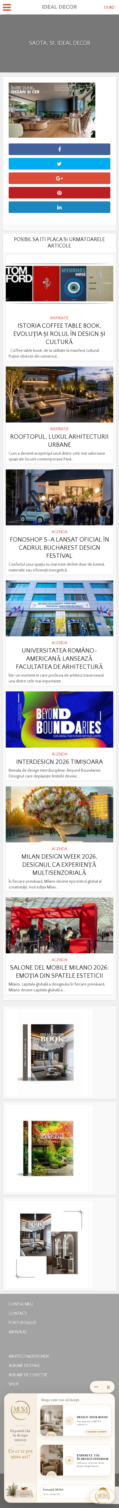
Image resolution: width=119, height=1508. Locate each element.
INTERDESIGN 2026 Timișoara (59, 762)
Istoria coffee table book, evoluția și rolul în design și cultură (59, 334)
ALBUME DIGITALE (24, 1365)
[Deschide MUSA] (102, 1496)
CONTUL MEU (21, 1304)
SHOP (14, 1384)
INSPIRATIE (59, 318)
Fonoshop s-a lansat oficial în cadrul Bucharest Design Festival (59, 548)
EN (106, 7)
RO (112, 7)
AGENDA (59, 532)
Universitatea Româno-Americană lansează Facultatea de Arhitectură (59, 659)
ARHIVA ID (18, 1332)
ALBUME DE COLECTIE (28, 1375)
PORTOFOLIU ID (22, 1323)
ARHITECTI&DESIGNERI (29, 1356)
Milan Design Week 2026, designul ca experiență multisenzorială (59, 865)
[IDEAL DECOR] (59, 6)
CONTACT (18, 1313)
